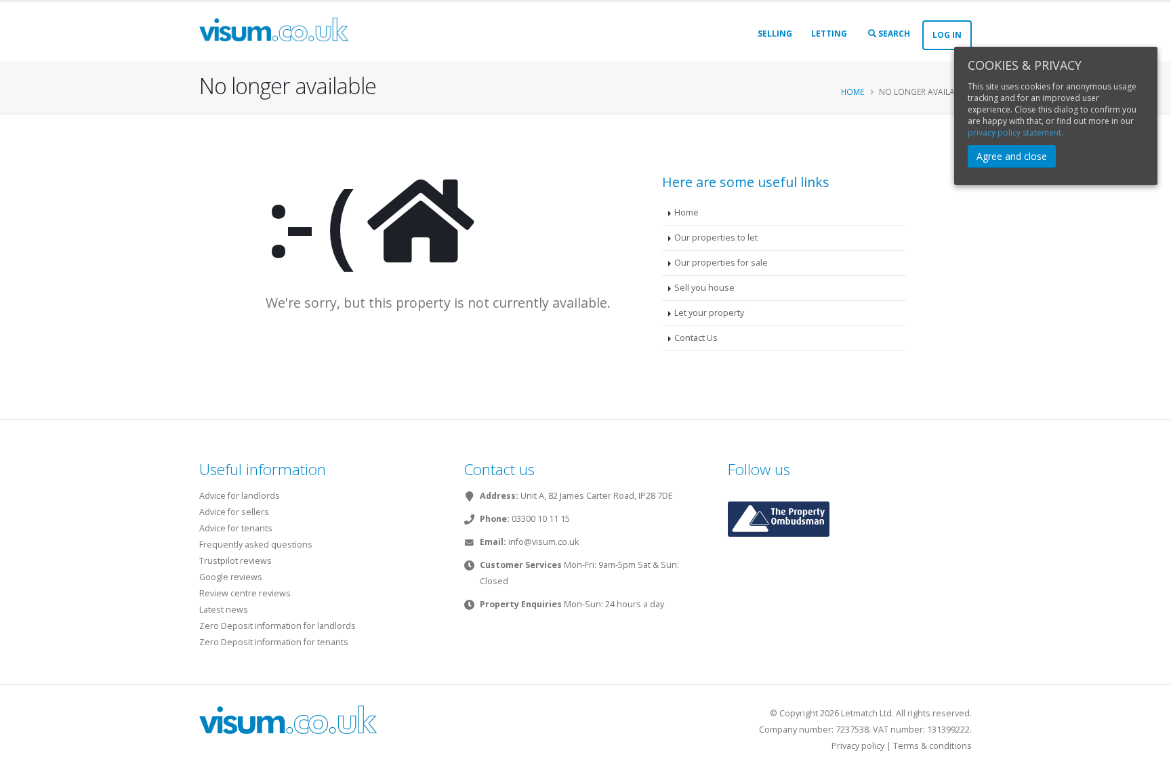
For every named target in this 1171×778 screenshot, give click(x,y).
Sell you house (704, 287)
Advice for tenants (235, 528)
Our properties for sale (721, 262)
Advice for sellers (234, 512)
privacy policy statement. (1015, 132)
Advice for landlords (239, 495)
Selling (775, 33)
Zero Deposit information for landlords (277, 626)
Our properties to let (716, 237)
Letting (829, 33)
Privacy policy (857, 746)
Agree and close (1012, 156)
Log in (947, 35)
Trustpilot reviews (235, 561)
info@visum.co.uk (543, 542)
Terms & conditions (932, 746)
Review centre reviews (245, 593)
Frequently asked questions (255, 544)
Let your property (709, 313)
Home (852, 91)
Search (893, 33)
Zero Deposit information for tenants (273, 642)
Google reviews (230, 577)
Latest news (223, 609)
